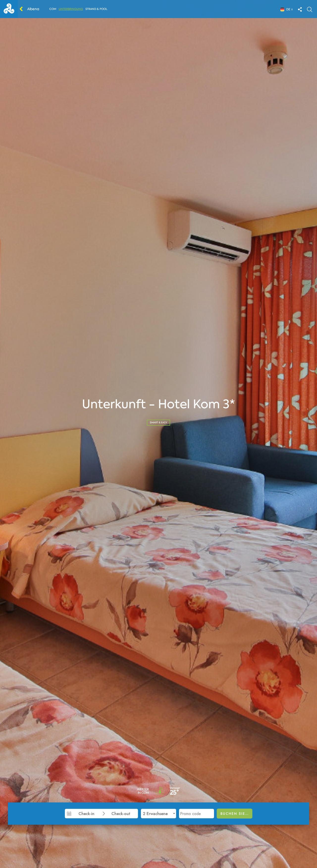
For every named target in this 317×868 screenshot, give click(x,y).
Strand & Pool (96, 9)
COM (52, 9)
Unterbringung (71, 9)
